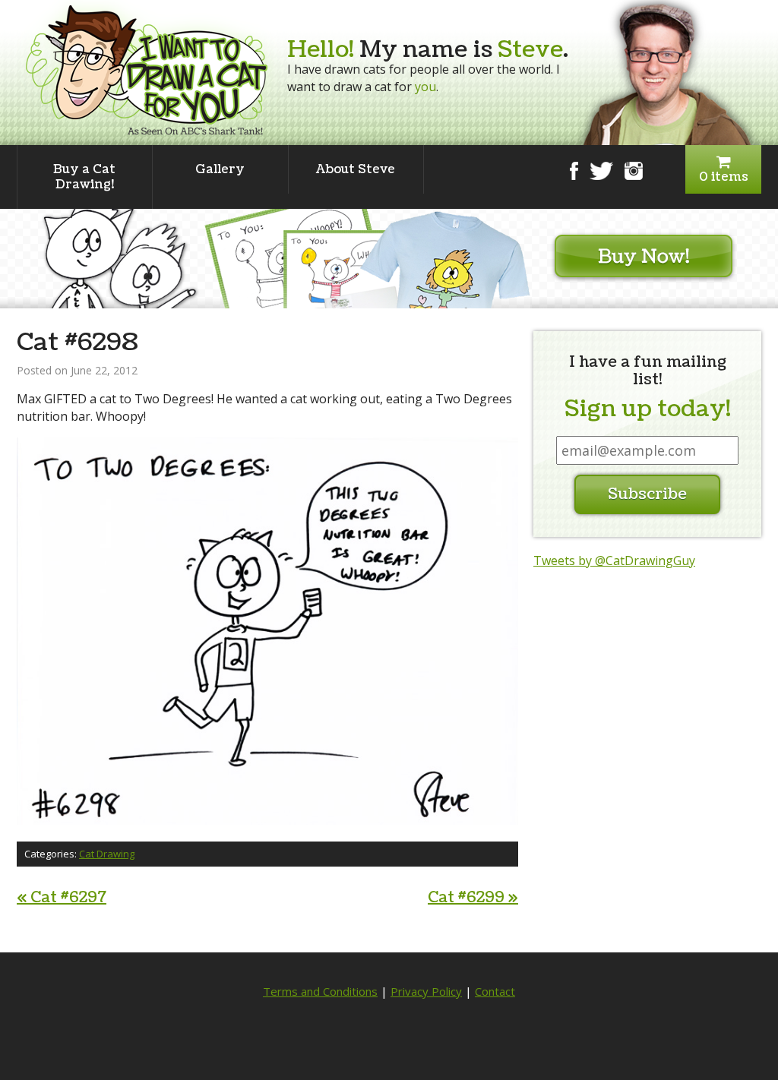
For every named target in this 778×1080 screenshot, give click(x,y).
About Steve (355, 169)
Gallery (220, 169)
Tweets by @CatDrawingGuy (614, 560)
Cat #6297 (61, 897)
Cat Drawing (106, 854)
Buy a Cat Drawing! (84, 177)
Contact (495, 991)
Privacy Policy (426, 991)
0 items (723, 177)
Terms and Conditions (320, 991)
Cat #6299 (473, 897)
